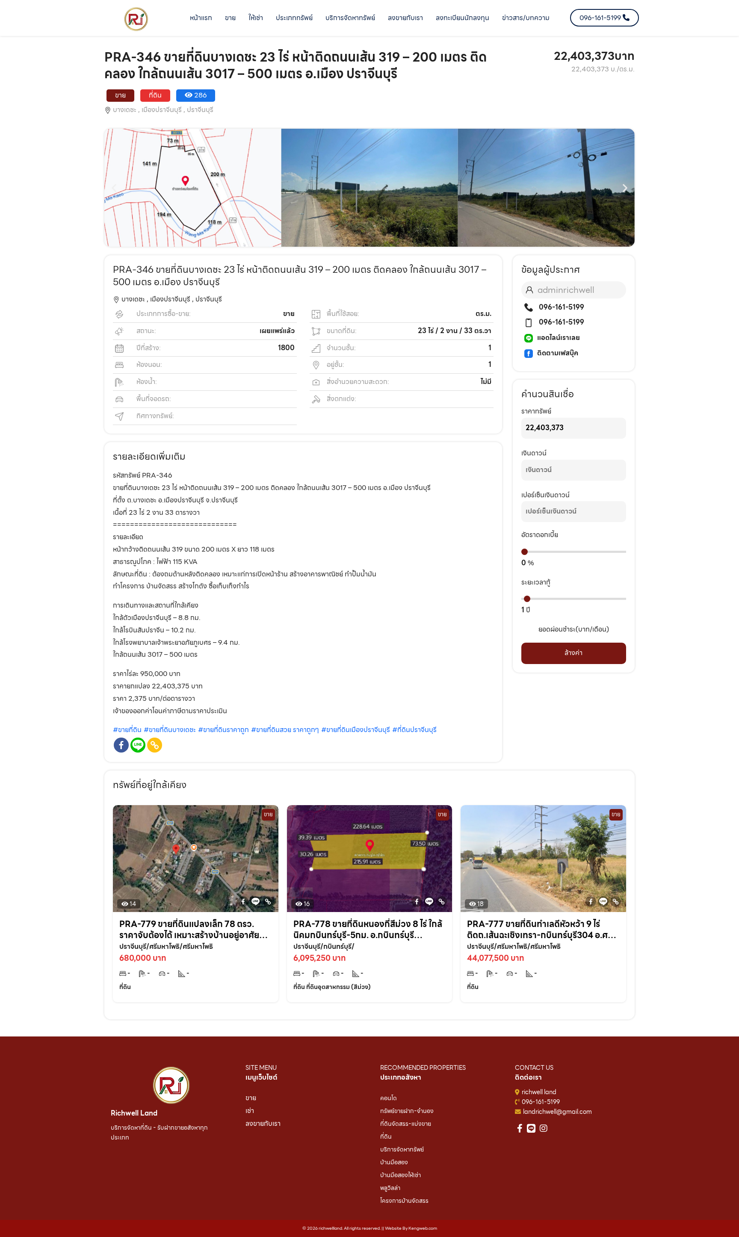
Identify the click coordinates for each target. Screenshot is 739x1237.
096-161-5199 (560, 307)
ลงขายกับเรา (405, 17)
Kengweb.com (422, 1228)
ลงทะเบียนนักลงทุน (462, 17)
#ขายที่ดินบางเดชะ (170, 729)
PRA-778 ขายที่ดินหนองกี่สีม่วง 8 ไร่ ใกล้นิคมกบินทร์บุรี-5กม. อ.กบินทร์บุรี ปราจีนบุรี (367, 929)
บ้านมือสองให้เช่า (400, 1175)
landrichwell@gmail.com (557, 1111)
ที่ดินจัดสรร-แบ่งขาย (405, 1123)
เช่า (249, 1110)
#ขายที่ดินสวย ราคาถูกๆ (285, 729)
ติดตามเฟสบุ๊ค (557, 353)
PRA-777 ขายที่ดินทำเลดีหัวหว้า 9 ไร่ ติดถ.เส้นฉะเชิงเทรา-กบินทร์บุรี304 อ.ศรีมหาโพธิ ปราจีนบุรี (539, 929)
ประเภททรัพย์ (294, 17)
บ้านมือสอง (394, 1162)
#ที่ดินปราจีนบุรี (414, 729)
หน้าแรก (201, 17)
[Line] (137, 745)
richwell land (539, 1092)
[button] (114, 188)
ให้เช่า (255, 17)
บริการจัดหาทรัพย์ (350, 17)
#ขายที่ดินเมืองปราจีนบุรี (355, 729)
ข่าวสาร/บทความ (526, 17)
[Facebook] (121, 745)
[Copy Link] (154, 745)
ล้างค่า (573, 652)
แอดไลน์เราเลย (558, 337)
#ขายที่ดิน (127, 729)
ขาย (230, 17)
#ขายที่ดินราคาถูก (223, 729)
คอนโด (388, 1098)
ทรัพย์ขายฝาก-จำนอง (407, 1111)
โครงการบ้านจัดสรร (404, 1200)
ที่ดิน (386, 1136)
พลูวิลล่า (390, 1188)
